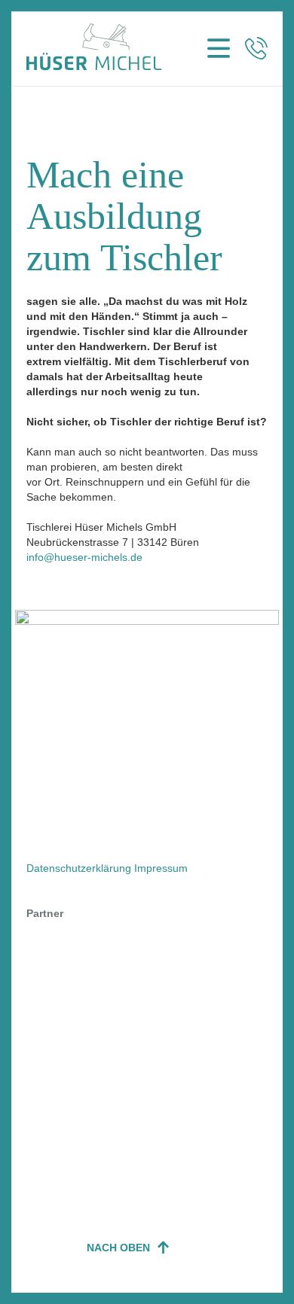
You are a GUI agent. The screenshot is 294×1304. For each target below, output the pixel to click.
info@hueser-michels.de (84, 557)
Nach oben (118, 1248)
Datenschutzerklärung (78, 868)
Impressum (161, 868)
